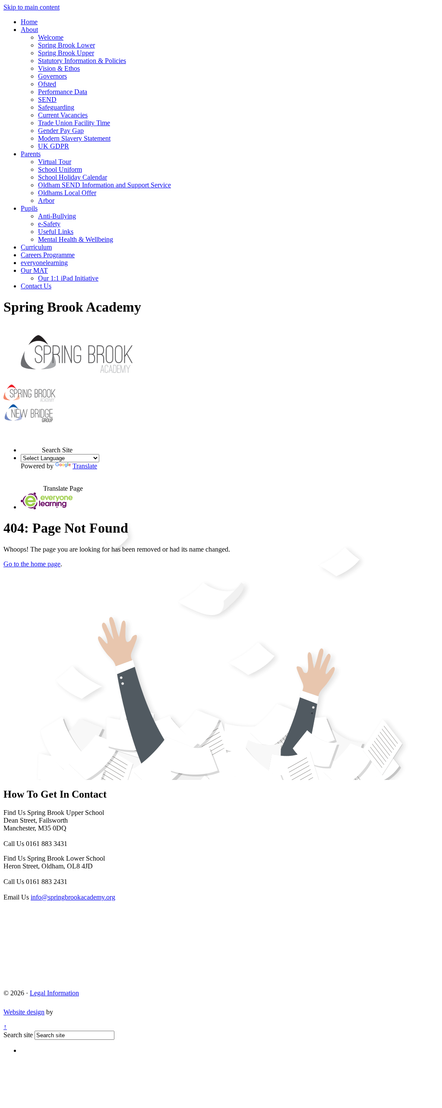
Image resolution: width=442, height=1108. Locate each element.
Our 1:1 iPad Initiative (68, 278)
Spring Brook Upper (66, 53)
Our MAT (34, 270)
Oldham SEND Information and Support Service (104, 185)
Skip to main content (31, 7)
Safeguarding (56, 107)
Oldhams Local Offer (67, 192)
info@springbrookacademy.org (73, 897)
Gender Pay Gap (61, 130)
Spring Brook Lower (66, 45)
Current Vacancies (63, 115)
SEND (47, 99)
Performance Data (62, 91)
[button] (31, 442)
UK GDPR (53, 146)
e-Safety (49, 223)
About (29, 29)
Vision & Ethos (59, 68)
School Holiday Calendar (72, 177)
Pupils (29, 208)
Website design (23, 1012)
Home (29, 21)
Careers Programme (48, 255)
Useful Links (55, 231)
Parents (31, 154)
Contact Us (36, 286)
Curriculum (36, 247)
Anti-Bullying (57, 216)
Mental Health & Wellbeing (75, 239)
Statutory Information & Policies (82, 60)
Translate (85, 466)
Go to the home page (31, 564)
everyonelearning (44, 262)
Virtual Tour (54, 161)
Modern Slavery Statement (74, 138)
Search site (18, 1035)
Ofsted (47, 84)
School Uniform (60, 169)
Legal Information (54, 993)
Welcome (50, 37)
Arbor (46, 200)
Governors (52, 76)
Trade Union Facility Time (74, 122)
